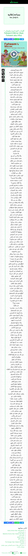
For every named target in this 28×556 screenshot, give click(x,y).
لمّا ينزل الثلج (21, 538)
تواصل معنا (13, 17)
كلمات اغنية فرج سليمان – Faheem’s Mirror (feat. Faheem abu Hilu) (14, 33)
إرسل (11, 39)
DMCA (9, 552)
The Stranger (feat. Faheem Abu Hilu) (14, 542)
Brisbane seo (16, 552)
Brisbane (24, 552)
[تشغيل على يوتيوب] (3, 70)
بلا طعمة (22, 543)
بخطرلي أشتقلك (20, 537)
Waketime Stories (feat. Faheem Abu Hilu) (13, 533)
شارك (5, 39)
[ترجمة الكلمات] (3, 73)
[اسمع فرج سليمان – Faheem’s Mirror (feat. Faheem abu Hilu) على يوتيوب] (14, 54)
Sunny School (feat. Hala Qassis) (15, 530)
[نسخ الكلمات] (3, 77)
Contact (14, 554)
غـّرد (21, 39)
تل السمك (22, 540)
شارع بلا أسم (21, 532)
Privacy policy (4, 552)
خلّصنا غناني (21, 535)
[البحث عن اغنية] (3, 80)
